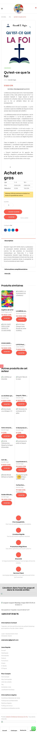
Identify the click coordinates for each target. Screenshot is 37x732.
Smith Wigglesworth (6, 312)
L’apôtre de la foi (7, 310)
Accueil (3, 17)
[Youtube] (23, 2)
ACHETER (11, 217)
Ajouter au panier (13, 212)
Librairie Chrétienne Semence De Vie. (17, 717)
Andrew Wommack (21, 313)
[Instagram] (20, 2)
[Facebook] (14, 2)
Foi (10, 17)
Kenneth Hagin (12, 80)
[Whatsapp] (17, 2)
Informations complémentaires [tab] (16, 269)
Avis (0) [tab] (7, 274)
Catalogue (14, 730)
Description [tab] (9, 241)
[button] (30, 26)
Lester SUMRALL (20, 346)
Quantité (6, 201)
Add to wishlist (24, 218)
